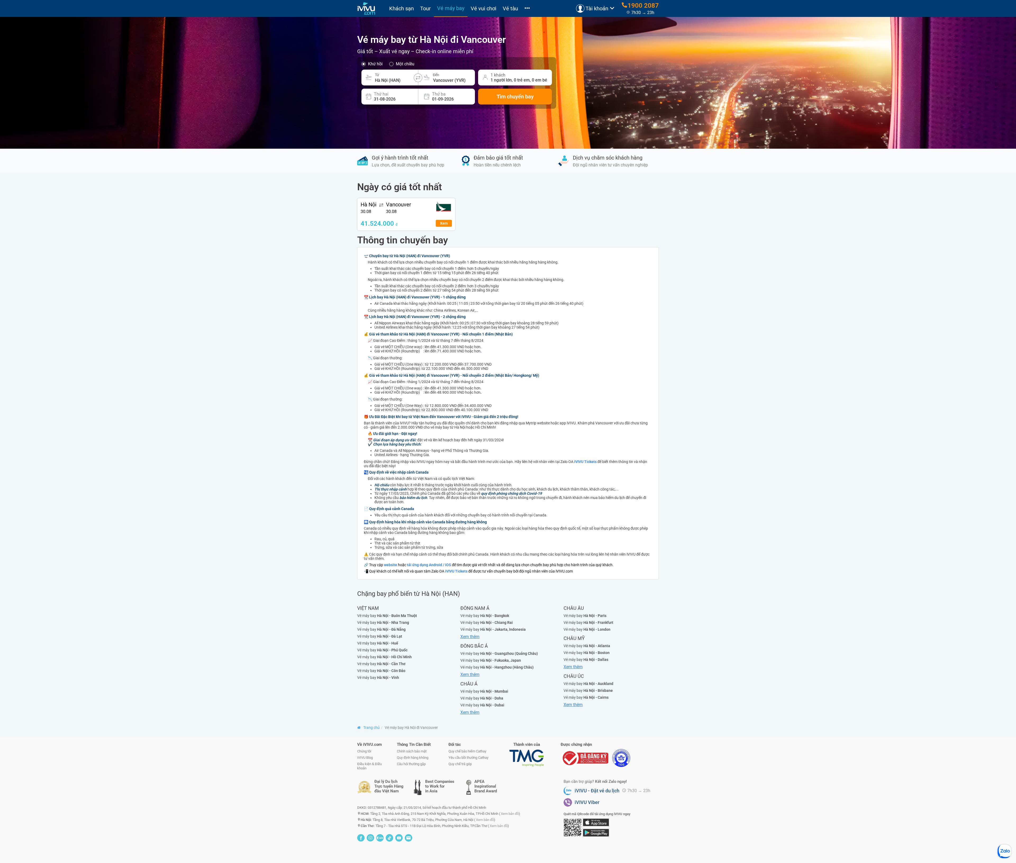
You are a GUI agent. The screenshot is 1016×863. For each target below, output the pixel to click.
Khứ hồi (375, 63)
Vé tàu (510, 8)
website (390, 565)
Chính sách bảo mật (412, 751)
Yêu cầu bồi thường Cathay (468, 758)
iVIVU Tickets (585, 462)
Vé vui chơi (483, 8)
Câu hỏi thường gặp (411, 764)
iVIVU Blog (365, 758)
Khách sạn (401, 8)
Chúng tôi (364, 751)
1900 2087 (643, 5)
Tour (425, 8)
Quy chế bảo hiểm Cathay (467, 751)
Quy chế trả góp (460, 764)
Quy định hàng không (412, 758)
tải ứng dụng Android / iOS (429, 565)
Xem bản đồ (510, 814)
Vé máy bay (450, 8)
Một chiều (405, 63)
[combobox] (395, 77)
